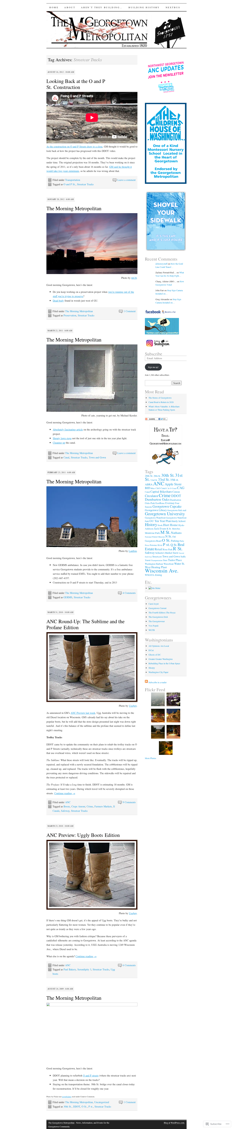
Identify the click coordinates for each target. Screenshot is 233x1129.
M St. (165, 532)
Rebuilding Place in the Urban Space (164, 663)
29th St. (157, 476)
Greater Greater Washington (161, 658)
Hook (160, 525)
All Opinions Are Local (159, 645)
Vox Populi (153, 625)
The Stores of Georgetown (160, 397)
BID (147, 488)
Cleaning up (59, 442)
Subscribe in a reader (158, 682)
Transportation (72, 180)
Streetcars (157, 556)
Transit (148, 560)
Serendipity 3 (84, 969)
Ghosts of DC (155, 654)
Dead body (58, 300)
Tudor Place (175, 560)
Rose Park (167, 549)
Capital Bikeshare (161, 491)
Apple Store (173, 484)
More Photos (150, 758)
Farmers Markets (103, 806)
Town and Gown (97, 457)
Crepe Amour (78, 806)
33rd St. (164, 479)
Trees (165, 560)
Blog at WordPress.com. (174, 1122)
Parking (175, 540)
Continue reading (64, 793)
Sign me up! (153, 367)
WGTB (152, 629)
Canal (66, 457)
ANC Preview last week (83, 713)
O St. (84, 1106)
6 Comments (129, 965)
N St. (168, 536)
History (151, 524)
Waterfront (169, 563)
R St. (178, 548)
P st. (90, 1106)
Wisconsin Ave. (161, 570)
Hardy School (178, 521)
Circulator (151, 496)
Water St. (179, 563)
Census (176, 491)
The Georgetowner (157, 621)
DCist (151, 650)
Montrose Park (152, 533)
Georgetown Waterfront (155, 517)
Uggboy (133, 705)
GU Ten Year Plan (160, 521)
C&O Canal (161, 488)
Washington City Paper (158, 672)
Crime (90, 806)
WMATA (149, 575)
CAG (180, 487)
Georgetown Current (157, 608)
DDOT (76, 1106)
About (69, 7)
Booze (67, 806)
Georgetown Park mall (176, 510)
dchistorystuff (161, 263)
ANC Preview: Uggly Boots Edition (83, 834)
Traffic (183, 556)
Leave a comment (126, 180)
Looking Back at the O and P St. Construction (75, 83)
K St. (169, 528)
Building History (144, 7)
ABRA (149, 484)
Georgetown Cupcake (167, 506)
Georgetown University (165, 514)
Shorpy (152, 667)
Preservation (70, 315)
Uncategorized (101, 1102)
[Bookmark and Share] (156, 419)
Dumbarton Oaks (157, 499)
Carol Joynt (154, 603)
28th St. (149, 476)
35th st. (174, 480)
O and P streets (90, 1075)
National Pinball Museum (155, 537)
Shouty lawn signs (62, 438)
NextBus (173, 7)
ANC (67, 802)
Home (53, 7)
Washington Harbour (154, 563)
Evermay (170, 503)
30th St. (68, 1106)
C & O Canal (171, 488)
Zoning (158, 575)
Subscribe (153, 354)
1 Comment (130, 311)
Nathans (176, 533)
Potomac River (156, 545)
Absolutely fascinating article (68, 429)
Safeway (65, 810)
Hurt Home (170, 525)
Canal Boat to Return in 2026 (161, 402)
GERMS (68, 597)
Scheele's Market (163, 552)
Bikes (153, 488)
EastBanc (160, 503)
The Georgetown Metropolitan (61, 1122)
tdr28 (134, 278)
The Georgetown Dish (158, 616)
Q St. (174, 544)
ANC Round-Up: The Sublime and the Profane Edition (85, 624)
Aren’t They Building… (102, 7)
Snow (176, 552)
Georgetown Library (156, 510)
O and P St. (70, 184)
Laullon (133, 551)
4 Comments (129, 593)
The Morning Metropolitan (73, 208)
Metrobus (176, 528)
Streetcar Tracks (85, 184)
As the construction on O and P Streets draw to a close (74, 146)
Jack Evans (160, 528)
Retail (158, 549)
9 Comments (129, 802)
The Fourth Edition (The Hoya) (162, 612)
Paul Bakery (70, 969)
